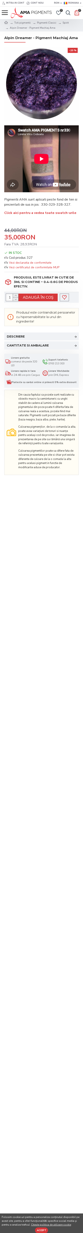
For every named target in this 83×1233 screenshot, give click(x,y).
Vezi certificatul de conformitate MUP (34, 267)
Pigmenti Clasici (46, 22)
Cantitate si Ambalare (28, 345)
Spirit (66, 22)
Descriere (16, 336)
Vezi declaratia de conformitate (30, 263)
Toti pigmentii (22, 22)
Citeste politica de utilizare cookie (51, 1224)
